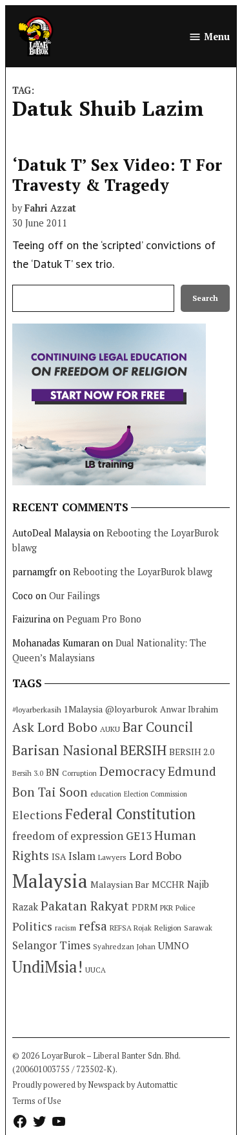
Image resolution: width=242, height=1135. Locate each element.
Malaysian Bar (119, 884)
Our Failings (74, 596)
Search (205, 298)
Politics (32, 926)
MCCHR (168, 884)
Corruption (79, 773)
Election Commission (155, 794)
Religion (167, 927)
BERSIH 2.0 (191, 751)
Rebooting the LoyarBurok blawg (142, 572)
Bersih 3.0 (27, 773)
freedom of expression (67, 835)
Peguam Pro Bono (103, 619)
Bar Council (158, 727)
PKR (166, 907)
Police (186, 907)
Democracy (132, 771)
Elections (37, 814)
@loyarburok (131, 709)
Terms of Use (36, 1101)
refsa (93, 926)
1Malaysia (83, 709)
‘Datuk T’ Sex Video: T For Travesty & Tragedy (117, 174)
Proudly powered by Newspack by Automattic (94, 1084)
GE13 (139, 835)
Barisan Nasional (64, 749)
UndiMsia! (47, 966)
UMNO (173, 945)
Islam (82, 855)
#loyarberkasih (36, 709)
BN (52, 772)
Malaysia (50, 880)
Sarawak (198, 927)
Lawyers (112, 857)
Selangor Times (51, 945)
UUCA (95, 970)
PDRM (144, 907)
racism (65, 927)
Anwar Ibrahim (189, 709)
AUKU (110, 729)
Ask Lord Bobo (54, 727)
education (105, 794)
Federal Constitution (130, 813)
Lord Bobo (155, 855)
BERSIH (143, 749)
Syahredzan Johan (124, 946)
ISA (59, 857)
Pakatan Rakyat (85, 906)
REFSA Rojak (131, 927)
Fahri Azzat (50, 208)
